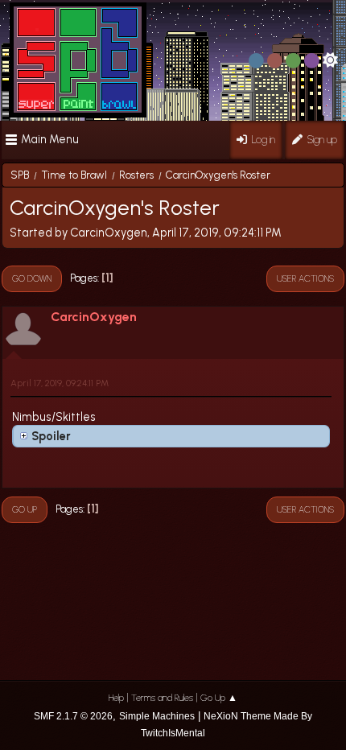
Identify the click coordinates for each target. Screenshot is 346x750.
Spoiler (51, 436)
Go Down (31, 278)
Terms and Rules (162, 697)
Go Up (24, 509)
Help (116, 697)
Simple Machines (157, 716)
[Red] (275, 61)
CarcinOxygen (94, 316)
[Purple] (312, 61)
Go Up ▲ (218, 697)
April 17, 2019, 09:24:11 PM (59, 383)
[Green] (293, 61)
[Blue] (256, 61)
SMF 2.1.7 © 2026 (73, 716)
